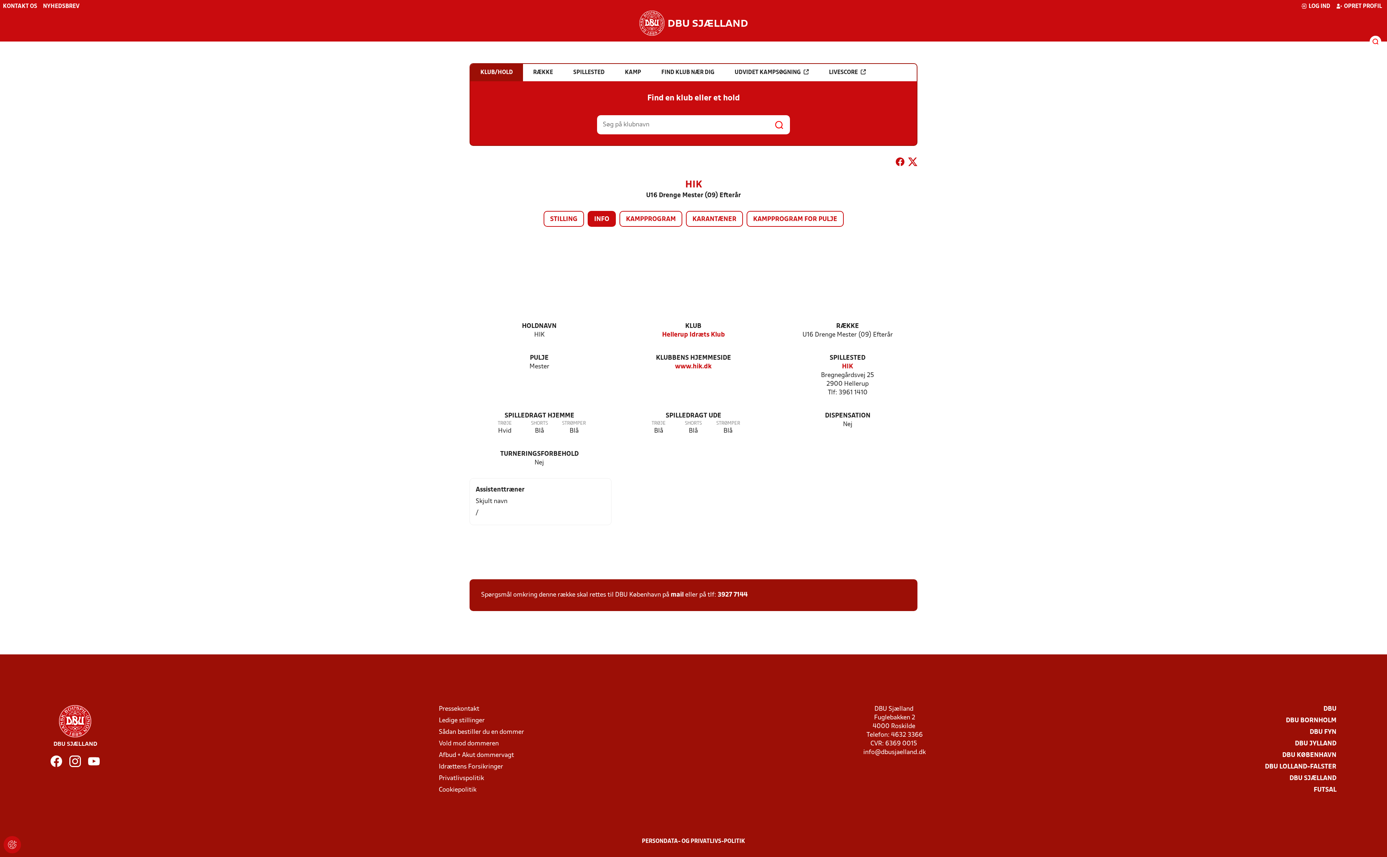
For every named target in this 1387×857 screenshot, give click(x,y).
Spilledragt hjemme (539, 416)
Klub (693, 326)
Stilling (564, 219)
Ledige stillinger (462, 721)
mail (677, 595)
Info (601, 219)
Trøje (505, 423)
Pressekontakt (459, 709)
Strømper (574, 423)
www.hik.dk (693, 367)
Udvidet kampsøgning (768, 72)
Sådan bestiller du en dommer (481, 732)
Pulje (539, 358)
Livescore (843, 72)
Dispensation (847, 416)
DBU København (1309, 755)
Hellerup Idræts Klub (693, 335)
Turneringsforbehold (539, 454)
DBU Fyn (1323, 732)
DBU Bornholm (1311, 721)
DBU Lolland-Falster (1300, 767)
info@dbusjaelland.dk (894, 752)
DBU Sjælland (1312, 778)
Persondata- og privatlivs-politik (693, 841)
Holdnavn (539, 326)
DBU (1329, 709)
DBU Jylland (1315, 744)
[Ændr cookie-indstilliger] (12, 844)
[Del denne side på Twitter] (912, 163)
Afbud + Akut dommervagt (476, 755)
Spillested (847, 358)
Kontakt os (20, 6)
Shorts (539, 423)
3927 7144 (733, 595)
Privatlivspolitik (461, 778)
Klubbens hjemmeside (693, 358)
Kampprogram (651, 219)
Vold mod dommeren (469, 744)
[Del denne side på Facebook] (900, 163)
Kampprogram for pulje (795, 219)
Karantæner (714, 219)
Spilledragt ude (693, 416)
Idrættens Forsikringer (471, 767)
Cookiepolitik (457, 790)
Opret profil (1363, 6)
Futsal (1325, 790)
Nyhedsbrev (61, 6)
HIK (847, 367)
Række (847, 326)
